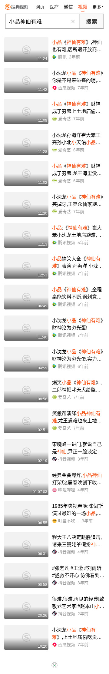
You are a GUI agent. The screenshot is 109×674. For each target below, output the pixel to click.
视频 (82, 6)
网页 (40, 6)
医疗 (54, 6)
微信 (68, 6)
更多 (96, 6)
